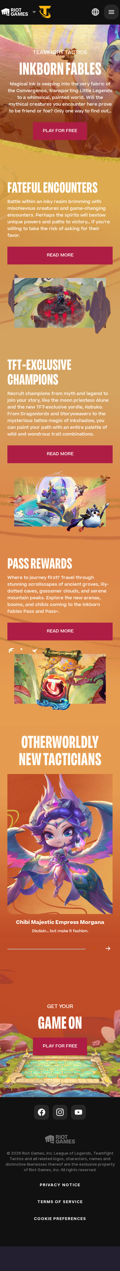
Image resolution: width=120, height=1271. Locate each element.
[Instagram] (60, 1112)
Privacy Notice (60, 1184)
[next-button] (108, 949)
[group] (60, 856)
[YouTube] (78, 1112)
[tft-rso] (45, 12)
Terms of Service (60, 1201)
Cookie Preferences (60, 1218)
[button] (60, 131)
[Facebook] (41, 1112)
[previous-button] (95, 949)
